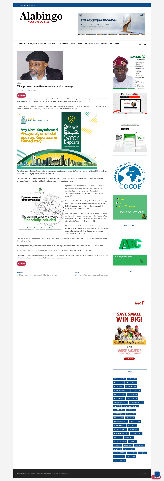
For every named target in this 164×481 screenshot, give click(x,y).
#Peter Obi (119, 429)
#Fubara (133, 394)
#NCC (131, 410)
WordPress (47, 473)
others (131, 457)
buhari (127, 445)
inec (132, 453)
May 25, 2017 (22, 90)
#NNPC (135, 422)
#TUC (117, 437)
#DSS (136, 390)
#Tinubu (136, 433)
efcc (117, 449)
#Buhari (131, 383)
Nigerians (118, 457)
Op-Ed (116, 44)
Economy (62, 44)
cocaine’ (139, 445)
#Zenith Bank (120, 441)
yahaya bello (119, 460)
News (72, 44)
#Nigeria (118, 418)
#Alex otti (119, 379)
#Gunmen (119, 398)
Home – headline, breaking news (32, 44)
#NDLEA (118, 414)
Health (80, 44)
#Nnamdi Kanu (120, 422)
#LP (117, 406)
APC (117, 445)
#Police (133, 429)
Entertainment (92, 44)
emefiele (129, 449)
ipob (142, 453)
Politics (51, 44)
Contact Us (143, 473)
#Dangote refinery (121, 390)
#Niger (131, 414)
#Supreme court (120, 433)
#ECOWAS (119, 394)
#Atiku (132, 379)
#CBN (118, 386)
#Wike (129, 437)
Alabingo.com (21, 473)
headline (33, 90)
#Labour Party (137, 402)
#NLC (130, 418)
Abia (133, 441)
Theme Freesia (39, 473)
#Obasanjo (119, 425)
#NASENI (118, 410)
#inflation (132, 398)
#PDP (131, 425)
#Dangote (131, 386)
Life (110, 44)
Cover (19, 82)
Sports (104, 44)
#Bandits (118, 383)
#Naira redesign (130, 406)
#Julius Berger (120, 402)
